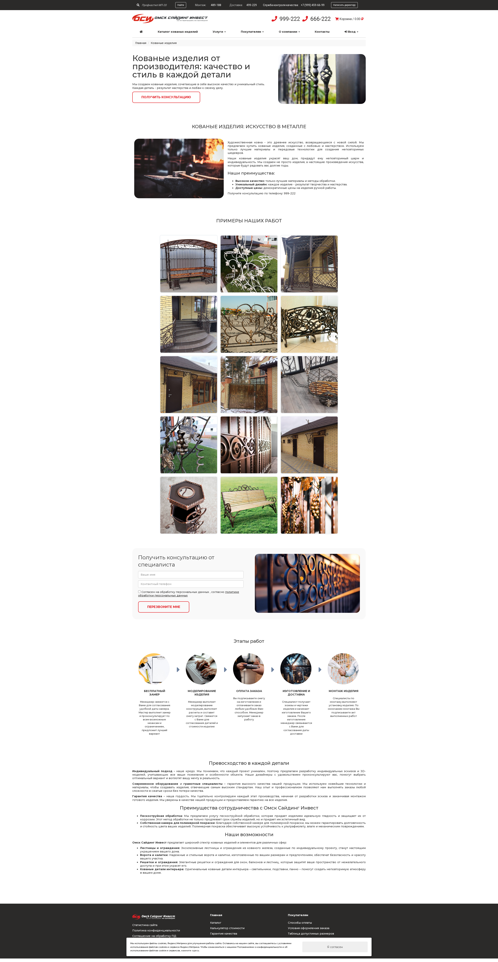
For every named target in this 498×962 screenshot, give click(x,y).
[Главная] (141, 32)
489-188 (216, 5)
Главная (140, 43)
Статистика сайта (144, 925)
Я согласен (335, 947)
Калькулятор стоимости (227, 928)
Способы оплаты (300, 922)
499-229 (251, 5)
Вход (351, 31)
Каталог (215, 922)
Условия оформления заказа (308, 928)
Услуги (218, 31)
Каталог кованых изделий (178, 31)
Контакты (322, 31)
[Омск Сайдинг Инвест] (170, 22)
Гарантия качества (223, 933)
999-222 (290, 19)
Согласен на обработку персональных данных (175, 592)
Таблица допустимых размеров (311, 933)
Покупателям (251, 31)
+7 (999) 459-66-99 (312, 5)
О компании (288, 31)
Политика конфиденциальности (156, 930)
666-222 (320, 19)
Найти (180, 5)
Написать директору (344, 5)
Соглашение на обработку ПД (154, 936)
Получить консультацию (166, 97)
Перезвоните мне (163, 607)
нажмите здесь (190, 950)
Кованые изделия (164, 43)
